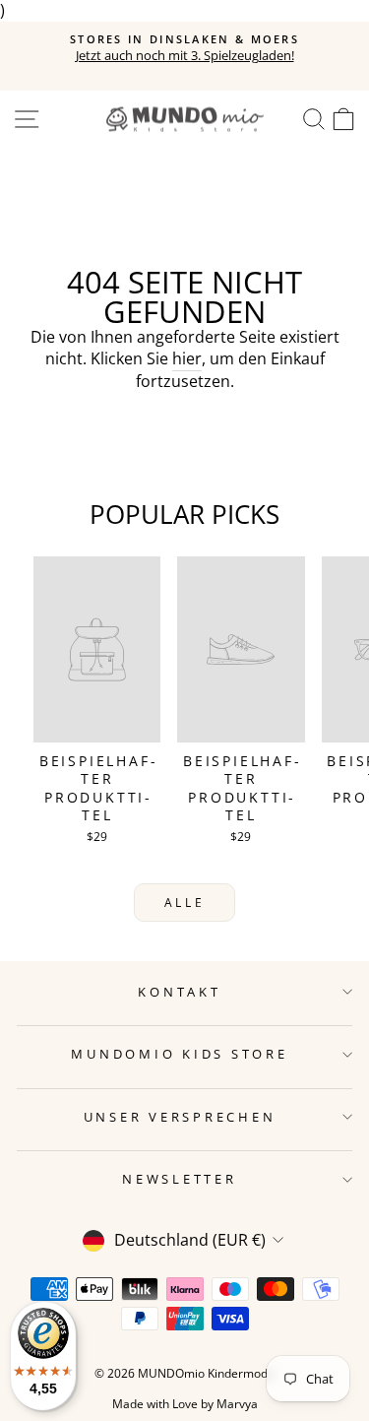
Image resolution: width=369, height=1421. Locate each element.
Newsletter (179, 1179)
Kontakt (179, 992)
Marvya (237, 1403)
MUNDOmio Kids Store (179, 1054)
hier (187, 359)
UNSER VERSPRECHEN (180, 1117)
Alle (184, 902)
